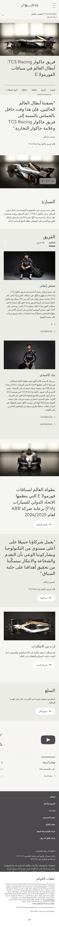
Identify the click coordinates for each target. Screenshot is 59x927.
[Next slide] (42, 181)
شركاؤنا (44, 597)
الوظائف (52, 796)
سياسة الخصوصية (49, 817)
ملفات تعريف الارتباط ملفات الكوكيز (43, 903)
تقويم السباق (42, 524)
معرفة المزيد (42, 664)
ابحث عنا (52, 810)
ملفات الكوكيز (50, 824)
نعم (29, 919)
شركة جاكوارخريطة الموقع (46, 831)
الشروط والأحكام (49, 803)
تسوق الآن (43, 711)
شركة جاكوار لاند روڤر (47, 838)
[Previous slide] (52, 181)
